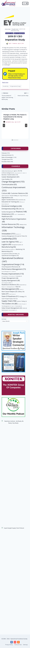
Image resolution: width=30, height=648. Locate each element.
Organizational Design (15, 86)
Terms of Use (18, 644)
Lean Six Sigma (10, 241)
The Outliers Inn (10, 303)
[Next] (26, 125)
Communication (9, 184)
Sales (5, 294)
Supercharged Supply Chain (10, 298)
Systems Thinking (22, 301)
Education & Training (10, 202)
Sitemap (25, 644)
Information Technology (13, 229)
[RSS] (18, 642)
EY (10, 43)
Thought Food (14, 29)
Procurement (12, 276)
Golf (15, 214)
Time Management (6, 306)
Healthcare (7, 216)
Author (24, 172)
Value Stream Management (12, 308)
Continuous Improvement (13, 189)
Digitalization (7, 197)
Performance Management (14, 269)
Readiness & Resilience (10, 285)
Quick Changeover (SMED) (7, 282)
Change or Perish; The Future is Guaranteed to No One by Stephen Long (14, 117)
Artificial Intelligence (8, 173)
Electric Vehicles (5, 204)
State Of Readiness (10, 296)
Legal (20, 242)
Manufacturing (9, 247)
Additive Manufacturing (7, 171)
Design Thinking (24, 195)
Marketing (20, 249)
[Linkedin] (11, 642)
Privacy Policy (9, 644)
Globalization (8, 214)
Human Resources (10, 224)
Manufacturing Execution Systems (8, 249)
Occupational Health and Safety (10, 253)
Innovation (8, 233)
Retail (18, 286)
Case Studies (7, 179)
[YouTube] (15, 642)
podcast (14, 271)
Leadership (5, 86)
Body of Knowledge (19, 33)
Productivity (19, 276)
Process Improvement (13, 274)
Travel (13, 306)
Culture (6, 193)
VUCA (25, 308)
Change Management (13, 181)
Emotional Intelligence (12, 206)
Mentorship (7, 251)
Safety (21, 291)
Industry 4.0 (23, 224)
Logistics (6, 244)
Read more (5, 82)
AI (20, 171)
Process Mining (5, 276)
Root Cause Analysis (9, 291)
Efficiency (22, 201)
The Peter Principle (22, 303)
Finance (21, 211)
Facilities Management (8, 212)
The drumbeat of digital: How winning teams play (7, 96)
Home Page (7, 29)
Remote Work (22, 284)
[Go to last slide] (4, 125)
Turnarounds (18, 306)
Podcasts (4, 153)
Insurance (18, 234)
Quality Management (11, 280)
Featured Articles (6, 155)
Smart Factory (12, 294)
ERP (21, 209)
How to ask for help (23, 94)
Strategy (22, 296)
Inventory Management (9, 236)
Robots (21, 289)
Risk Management (10, 289)
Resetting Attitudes (11, 286)
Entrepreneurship (10, 209)
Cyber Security (5, 195)
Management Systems (17, 244)
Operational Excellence (12, 260)
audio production (18, 172)
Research (4, 286)
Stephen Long (10, 122)
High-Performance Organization (14, 220)
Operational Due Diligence (10, 255)
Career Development (10, 177)
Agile (15, 171)
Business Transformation (10, 175)
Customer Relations (19, 193)
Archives (4, 319)
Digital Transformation (10, 199)
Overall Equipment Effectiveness (11, 267)
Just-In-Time (22, 236)
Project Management (10, 278)
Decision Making (14, 195)
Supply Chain (9, 301)
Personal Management (6, 271)
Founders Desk (6, 161)
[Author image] (7, 43)
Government (21, 214)
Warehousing (5, 310)
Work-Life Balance (13, 310)
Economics (21, 199)
